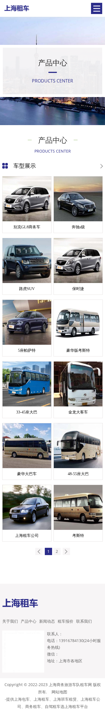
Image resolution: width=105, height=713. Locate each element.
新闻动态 (47, 621)
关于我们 (10, 621)
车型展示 (24, 165)
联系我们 (84, 621)
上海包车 (22, 699)
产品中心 (28, 621)
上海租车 (41, 699)
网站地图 (59, 691)
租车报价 (65, 621)
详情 (40, 230)
